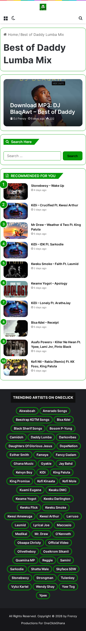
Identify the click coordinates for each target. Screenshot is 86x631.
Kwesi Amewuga (19, 516)
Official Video (58, 542)
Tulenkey (68, 578)
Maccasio (64, 525)
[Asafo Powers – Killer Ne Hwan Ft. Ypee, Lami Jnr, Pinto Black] (16, 348)
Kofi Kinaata (46, 481)
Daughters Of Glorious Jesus (30, 446)
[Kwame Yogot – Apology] (16, 289)
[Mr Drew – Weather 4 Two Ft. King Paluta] (16, 230)
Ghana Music (24, 463)
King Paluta (61, 472)
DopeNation (69, 446)
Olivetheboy (26, 551)
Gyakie (46, 463)
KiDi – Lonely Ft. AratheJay (51, 303)
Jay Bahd (66, 463)
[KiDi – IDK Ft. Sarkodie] (16, 250)
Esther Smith (19, 455)
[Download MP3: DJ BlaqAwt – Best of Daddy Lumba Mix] (43, 102)
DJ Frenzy (19, 118)
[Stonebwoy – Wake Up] (16, 191)
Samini (65, 560)
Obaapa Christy (29, 542)
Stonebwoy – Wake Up (47, 185)
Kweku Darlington (57, 498)
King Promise (20, 481)
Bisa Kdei (63, 419)
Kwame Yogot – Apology (49, 283)
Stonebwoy (20, 578)
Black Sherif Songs (28, 428)
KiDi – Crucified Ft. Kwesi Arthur (54, 205)
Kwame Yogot (26, 498)
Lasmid (20, 525)
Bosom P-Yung (61, 428)
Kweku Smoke (55, 507)
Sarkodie (17, 569)
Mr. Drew (41, 534)
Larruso (73, 516)
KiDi (43, 472)
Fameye (42, 455)
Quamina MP (25, 560)
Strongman (44, 578)
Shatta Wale (40, 569)
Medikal (21, 534)
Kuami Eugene (30, 490)
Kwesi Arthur (49, 516)
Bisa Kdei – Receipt (45, 322)
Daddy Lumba (41, 437)
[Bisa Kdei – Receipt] (16, 328)
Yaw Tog (68, 586)
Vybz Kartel (19, 586)
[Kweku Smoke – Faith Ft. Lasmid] (16, 269)
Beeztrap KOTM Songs (32, 419)
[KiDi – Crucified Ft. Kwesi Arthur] (16, 211)
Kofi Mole (69, 481)
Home (12, 34)
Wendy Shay (45, 586)
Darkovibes (67, 437)
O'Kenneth (63, 534)
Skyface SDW (66, 569)
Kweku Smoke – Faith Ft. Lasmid (55, 264)
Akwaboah (27, 411)
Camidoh (16, 437)
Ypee (43, 595)
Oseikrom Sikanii (56, 551)
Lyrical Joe (41, 525)
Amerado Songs (55, 411)
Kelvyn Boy (24, 472)
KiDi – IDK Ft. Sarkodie (47, 244)
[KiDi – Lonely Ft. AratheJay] (16, 309)
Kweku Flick (29, 507)
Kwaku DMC (58, 490)
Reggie (47, 560)
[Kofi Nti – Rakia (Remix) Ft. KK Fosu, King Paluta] (16, 367)
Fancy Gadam (66, 455)
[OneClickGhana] (43, 7)
